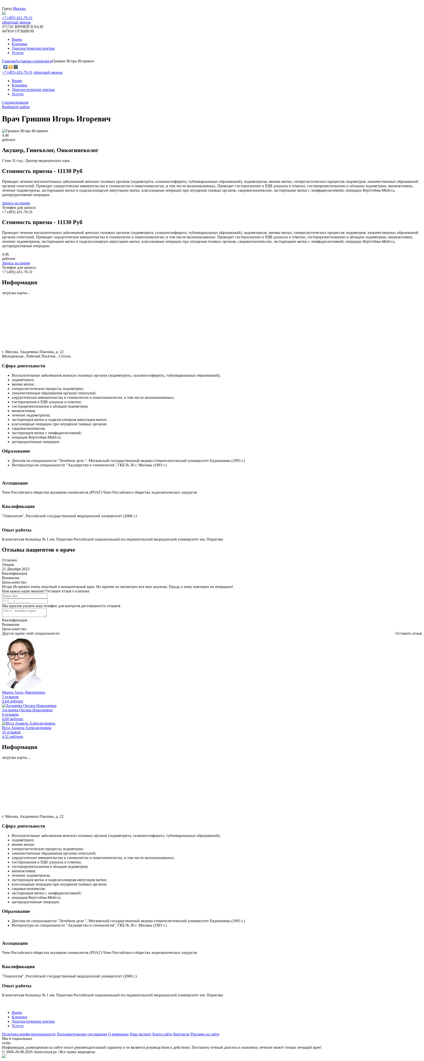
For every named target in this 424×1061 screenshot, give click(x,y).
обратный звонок (16, 22)
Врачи (17, 81)
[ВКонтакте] (5, 67)
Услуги (18, 94)
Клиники (19, 85)
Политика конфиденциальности (29, 1034)
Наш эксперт (140, 1034)
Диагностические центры (33, 89)
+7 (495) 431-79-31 (17, 18)
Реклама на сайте (205, 1034)
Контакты (181, 1034)
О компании (118, 1034)
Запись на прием (16, 203)
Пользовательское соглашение (82, 1034)
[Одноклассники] (10, 67)
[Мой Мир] (15, 67)
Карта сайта (162, 1034)
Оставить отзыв (409, 633)
